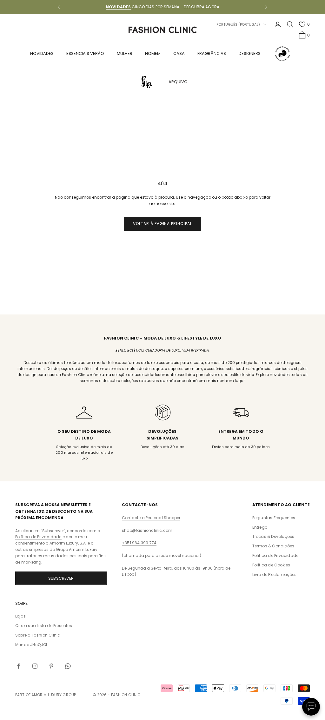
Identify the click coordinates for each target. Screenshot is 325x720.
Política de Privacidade (38, 536)
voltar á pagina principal (162, 223)
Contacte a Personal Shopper (151, 517)
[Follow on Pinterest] (51, 666)
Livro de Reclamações (274, 574)
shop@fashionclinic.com (147, 530)
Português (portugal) (238, 24)
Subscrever (61, 578)
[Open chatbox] (311, 707)
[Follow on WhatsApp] (68, 666)
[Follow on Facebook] (18, 666)
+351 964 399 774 (139, 542)
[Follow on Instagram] (35, 666)
